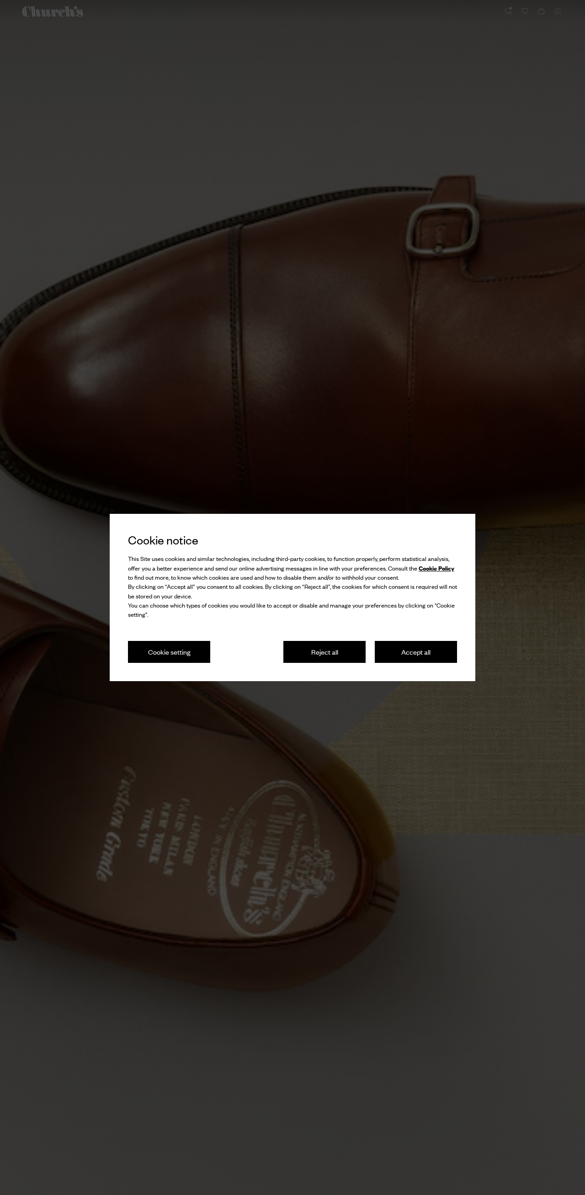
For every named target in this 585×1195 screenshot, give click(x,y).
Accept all (416, 651)
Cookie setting (169, 651)
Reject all (324, 651)
